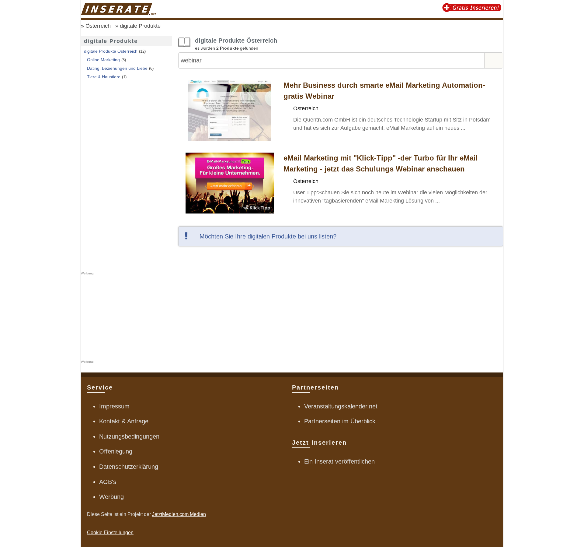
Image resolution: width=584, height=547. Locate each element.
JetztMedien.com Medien (179, 514)
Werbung (111, 496)
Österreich (98, 26)
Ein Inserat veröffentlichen (339, 461)
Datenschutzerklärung (128, 466)
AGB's (107, 481)
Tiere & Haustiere (103, 76)
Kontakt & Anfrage (123, 421)
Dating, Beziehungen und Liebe (117, 68)
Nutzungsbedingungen (129, 436)
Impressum (114, 406)
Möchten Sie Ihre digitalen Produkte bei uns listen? (268, 236)
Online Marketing (103, 59)
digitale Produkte (140, 26)
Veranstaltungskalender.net (340, 406)
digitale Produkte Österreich (110, 51)
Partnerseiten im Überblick (339, 421)
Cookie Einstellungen (110, 532)
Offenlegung (115, 451)
